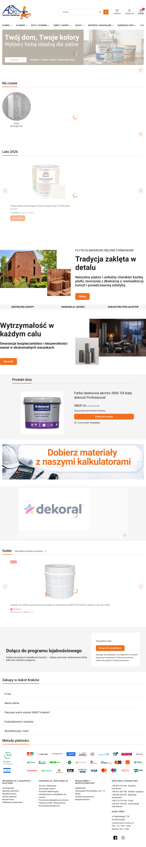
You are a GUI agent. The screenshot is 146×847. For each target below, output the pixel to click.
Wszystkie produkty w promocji (29, 551)
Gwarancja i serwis (47, 788)
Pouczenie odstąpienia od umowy (53, 800)
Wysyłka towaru (9, 794)
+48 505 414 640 (119, 786)
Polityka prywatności (84, 796)
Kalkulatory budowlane (12, 802)
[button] (106, 12)
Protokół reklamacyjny (49, 791)
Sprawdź (8, 361)
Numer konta (8, 799)
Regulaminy (80, 788)
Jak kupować (8, 788)
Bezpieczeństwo (82, 799)
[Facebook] (115, 838)
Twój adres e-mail (103, 641)
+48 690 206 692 (119, 795)
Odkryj (82, 296)
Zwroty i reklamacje (47, 786)
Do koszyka (18, 218)
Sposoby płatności (10, 791)
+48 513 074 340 (119, 800)
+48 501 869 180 (119, 791)
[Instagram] (123, 838)
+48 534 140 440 (119, 804)
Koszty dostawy (9, 796)
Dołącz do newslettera (110, 648)
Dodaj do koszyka (104, 416)
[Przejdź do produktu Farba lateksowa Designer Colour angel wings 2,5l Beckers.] (46, 181)
